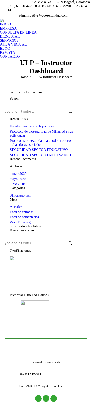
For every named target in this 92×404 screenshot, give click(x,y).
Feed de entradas (21, 212)
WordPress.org (20, 222)
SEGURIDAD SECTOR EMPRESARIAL (41, 155)
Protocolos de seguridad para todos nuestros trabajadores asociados (40, 142)
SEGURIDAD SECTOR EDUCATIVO (39, 150)
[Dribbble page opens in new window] (89, 15)
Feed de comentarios (24, 217)
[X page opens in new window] (82, 15)
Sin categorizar (20, 195)
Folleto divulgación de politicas (32, 126)
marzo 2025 (18, 174)
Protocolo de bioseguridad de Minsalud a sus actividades (41, 133)
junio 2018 (17, 184)
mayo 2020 (18, 179)
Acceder (16, 207)
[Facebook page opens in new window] (75, 15)
